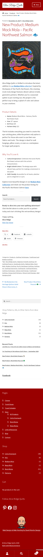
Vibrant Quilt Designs (29, 273)
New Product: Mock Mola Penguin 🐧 (13, 356)
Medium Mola (29, 264)
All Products (14, 414)
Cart (33, 551)
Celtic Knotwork (9, 320)
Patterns (7, 336)
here (27, 187)
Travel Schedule (10, 408)
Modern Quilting (11, 266)
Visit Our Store (7, 222)
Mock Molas (8, 333)
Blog (6, 433)
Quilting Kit (21, 268)
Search (4, 195)
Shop (6, 412)
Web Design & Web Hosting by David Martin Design (21, 530)
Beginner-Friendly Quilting (25, 262)
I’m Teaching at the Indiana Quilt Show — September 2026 (20, 351)
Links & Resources (11, 430)
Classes (7, 400)
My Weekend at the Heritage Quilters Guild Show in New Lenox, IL (10, 284)
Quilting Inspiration (11, 268)
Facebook (6, 375)
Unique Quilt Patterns (15, 273)
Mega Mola (7, 330)
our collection (21, 86)
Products (12, 13)
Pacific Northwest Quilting (25, 266)
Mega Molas (14, 426)
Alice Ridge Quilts (27, 21)
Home (6, 13)
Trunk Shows (9, 404)
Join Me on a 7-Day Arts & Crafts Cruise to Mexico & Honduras (21, 347)
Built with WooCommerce (11, 546)
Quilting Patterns (31, 268)
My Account (7, 553)
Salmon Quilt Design (22, 271)
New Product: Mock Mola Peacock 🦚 (32, 283)
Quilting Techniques (22, 257)
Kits (5, 323)
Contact (7, 437)
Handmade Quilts (19, 264)
